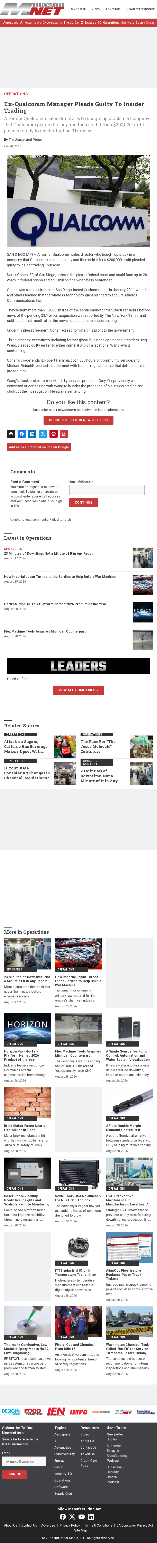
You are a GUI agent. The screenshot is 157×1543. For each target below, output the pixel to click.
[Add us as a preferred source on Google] (64, 434)
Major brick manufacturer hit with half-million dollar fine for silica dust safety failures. (26, 1140)
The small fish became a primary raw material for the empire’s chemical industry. (75, 995)
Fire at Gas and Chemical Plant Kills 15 (74, 1347)
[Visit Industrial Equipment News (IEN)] (56, 1412)
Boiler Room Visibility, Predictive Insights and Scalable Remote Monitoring (26, 1200)
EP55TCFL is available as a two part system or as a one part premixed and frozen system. (27, 1363)
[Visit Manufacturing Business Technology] (146, 1412)
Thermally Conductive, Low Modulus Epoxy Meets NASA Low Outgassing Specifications (26, 1349)
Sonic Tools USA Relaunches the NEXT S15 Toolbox (78, 1198)
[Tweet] (43, 434)
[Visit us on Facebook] (63, 1516)
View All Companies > (79, 690)
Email (6, 1453)
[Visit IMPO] (78, 1412)
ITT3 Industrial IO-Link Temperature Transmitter (75, 1273)
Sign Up (14, 1474)
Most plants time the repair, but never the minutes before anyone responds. (27, 991)
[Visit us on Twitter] (72, 1516)
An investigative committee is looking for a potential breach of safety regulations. (77, 1359)
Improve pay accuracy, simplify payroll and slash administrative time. (129, 1289)
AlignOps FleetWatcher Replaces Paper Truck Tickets (124, 1275)
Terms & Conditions (98, 1525)
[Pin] (53, 434)
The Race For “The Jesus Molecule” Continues (98, 746)
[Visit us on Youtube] (81, 1516)
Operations (16, 94)
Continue (83, 502)
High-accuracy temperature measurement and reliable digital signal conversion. (75, 1285)
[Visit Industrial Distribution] (101, 1412)
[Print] (11, 434)
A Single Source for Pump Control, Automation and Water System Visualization (128, 1055)
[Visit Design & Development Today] (11, 1412)
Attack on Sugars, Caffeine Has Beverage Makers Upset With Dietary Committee (25, 746)
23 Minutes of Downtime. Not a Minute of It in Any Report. (49, 553)
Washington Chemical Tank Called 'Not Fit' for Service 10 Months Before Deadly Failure (127, 1349)
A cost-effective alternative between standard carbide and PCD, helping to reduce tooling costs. (128, 1140)
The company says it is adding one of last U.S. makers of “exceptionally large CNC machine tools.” (77, 1066)
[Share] (22, 434)
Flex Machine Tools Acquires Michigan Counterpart (45, 631)
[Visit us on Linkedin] (91, 1516)
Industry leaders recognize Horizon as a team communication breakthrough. (25, 1070)
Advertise (48, 1525)
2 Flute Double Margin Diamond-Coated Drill (123, 1128)
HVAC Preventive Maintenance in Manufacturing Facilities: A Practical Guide (127, 1200)
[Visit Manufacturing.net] (123, 1412)
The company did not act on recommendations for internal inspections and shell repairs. (128, 1363)
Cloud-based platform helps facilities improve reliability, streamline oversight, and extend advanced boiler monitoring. (25, 1215)
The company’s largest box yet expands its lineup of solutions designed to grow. (78, 1210)
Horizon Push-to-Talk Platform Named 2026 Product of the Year (55, 604)
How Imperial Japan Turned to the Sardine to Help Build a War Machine (60, 577)
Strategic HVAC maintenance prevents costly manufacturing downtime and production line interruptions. (128, 1215)
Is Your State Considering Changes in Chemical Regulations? (27, 773)
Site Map (80, 1530)
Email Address (81, 481)
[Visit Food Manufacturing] (34, 1412)
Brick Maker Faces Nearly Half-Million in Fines (24, 1128)
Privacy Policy (69, 1525)
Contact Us (29, 1525)
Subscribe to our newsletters (78, 420)
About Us (10, 1525)
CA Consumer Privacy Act (135, 1525)
